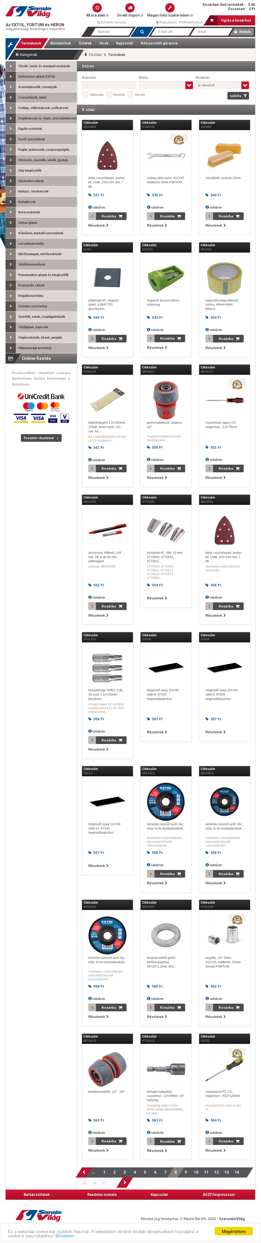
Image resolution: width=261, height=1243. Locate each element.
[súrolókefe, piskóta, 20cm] (224, 155)
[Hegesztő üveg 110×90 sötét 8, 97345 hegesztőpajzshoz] (166, 668)
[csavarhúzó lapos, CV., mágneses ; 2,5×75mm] (224, 400)
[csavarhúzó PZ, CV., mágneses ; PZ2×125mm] (224, 1069)
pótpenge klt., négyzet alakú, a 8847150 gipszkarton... (103, 305)
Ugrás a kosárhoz (236, 20)
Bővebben (65, 1235)
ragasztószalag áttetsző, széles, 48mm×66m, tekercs (222, 305)
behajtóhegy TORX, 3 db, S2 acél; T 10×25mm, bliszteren (105, 694)
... (94, 1172)
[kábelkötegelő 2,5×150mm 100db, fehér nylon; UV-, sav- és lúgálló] (107, 400)
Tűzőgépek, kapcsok (33, 327)
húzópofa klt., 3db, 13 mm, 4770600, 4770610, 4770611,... (165, 557)
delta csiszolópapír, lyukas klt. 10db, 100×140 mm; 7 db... (106, 182)
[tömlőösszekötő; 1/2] (107, 1069)
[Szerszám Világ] (28, 12)
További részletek (38, 438)
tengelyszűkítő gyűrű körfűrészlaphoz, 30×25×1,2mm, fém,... (162, 962)
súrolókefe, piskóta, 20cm (223, 178)
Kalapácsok (27, 202)
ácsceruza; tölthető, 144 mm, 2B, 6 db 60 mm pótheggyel (104, 557)
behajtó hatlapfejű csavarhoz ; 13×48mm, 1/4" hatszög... (165, 1096)
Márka (143, 77)
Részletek (97, 225)
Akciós (140, 94)
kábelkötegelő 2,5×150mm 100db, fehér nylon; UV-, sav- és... (106, 427)
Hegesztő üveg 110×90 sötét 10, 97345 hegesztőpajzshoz (104, 828)
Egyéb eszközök (30, 129)
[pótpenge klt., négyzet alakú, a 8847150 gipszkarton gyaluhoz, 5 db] (107, 278)
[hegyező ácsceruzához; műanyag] (166, 278)
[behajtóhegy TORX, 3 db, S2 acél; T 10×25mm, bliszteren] (107, 668)
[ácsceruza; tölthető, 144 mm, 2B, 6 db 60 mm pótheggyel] (107, 530)
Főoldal (95, 55)
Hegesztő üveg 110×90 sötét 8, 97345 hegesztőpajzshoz (163, 694)
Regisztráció (168, 22)
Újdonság (96, 94)
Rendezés (203, 77)
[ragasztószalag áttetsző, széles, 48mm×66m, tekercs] (224, 278)
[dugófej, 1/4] (224, 935)
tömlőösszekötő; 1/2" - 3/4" (106, 1092)
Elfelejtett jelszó (192, 22)
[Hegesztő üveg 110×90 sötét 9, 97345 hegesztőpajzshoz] (224, 668)
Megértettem (234, 1231)
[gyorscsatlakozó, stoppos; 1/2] (166, 400)
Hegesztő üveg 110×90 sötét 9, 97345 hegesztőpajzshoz (221, 694)
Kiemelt (119, 94)
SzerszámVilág (232, 1219)
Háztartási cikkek (31, 181)
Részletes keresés (113, 22)
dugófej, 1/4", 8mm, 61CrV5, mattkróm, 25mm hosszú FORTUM (223, 962)
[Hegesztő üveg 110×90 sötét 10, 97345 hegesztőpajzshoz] (107, 802)
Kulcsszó (88, 77)
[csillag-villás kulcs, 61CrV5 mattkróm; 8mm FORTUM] (166, 155)
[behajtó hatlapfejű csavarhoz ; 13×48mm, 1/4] (166, 1069)
